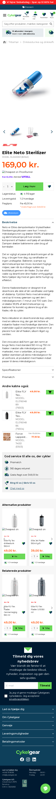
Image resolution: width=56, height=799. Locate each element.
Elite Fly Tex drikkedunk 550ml (9, 543)
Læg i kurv (29, 186)
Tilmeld (45, 685)
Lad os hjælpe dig (13, 709)
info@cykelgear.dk (9, 775)
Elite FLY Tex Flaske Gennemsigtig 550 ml (10, 610)
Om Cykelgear (11, 717)
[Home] (5, 42)
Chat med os (17, 488)
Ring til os (16, 483)
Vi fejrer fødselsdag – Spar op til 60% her (30, 2)
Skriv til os (29, 483)
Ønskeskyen (13, 213)
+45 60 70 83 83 (8, 773)
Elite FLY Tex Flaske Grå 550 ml (37, 609)
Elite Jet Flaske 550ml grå (37, 542)
